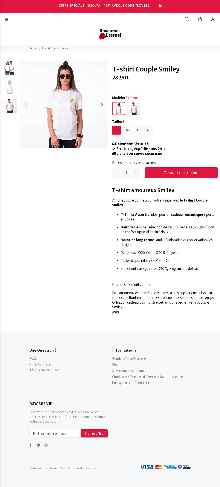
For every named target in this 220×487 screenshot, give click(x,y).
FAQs (33, 359)
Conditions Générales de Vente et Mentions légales (148, 377)
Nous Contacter (40, 365)
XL (148, 130)
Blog (115, 365)
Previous (27, 104)
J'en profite (94, 434)
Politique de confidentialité (131, 383)
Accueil (33, 48)
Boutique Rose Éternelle (129, 359)
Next (102, 104)
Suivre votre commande (129, 371)
